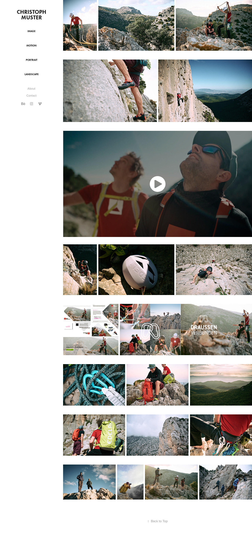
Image (31, 31)
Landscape (32, 74)
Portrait (31, 60)
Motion (31, 45)
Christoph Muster (32, 14)
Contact (31, 95)
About (31, 88)
